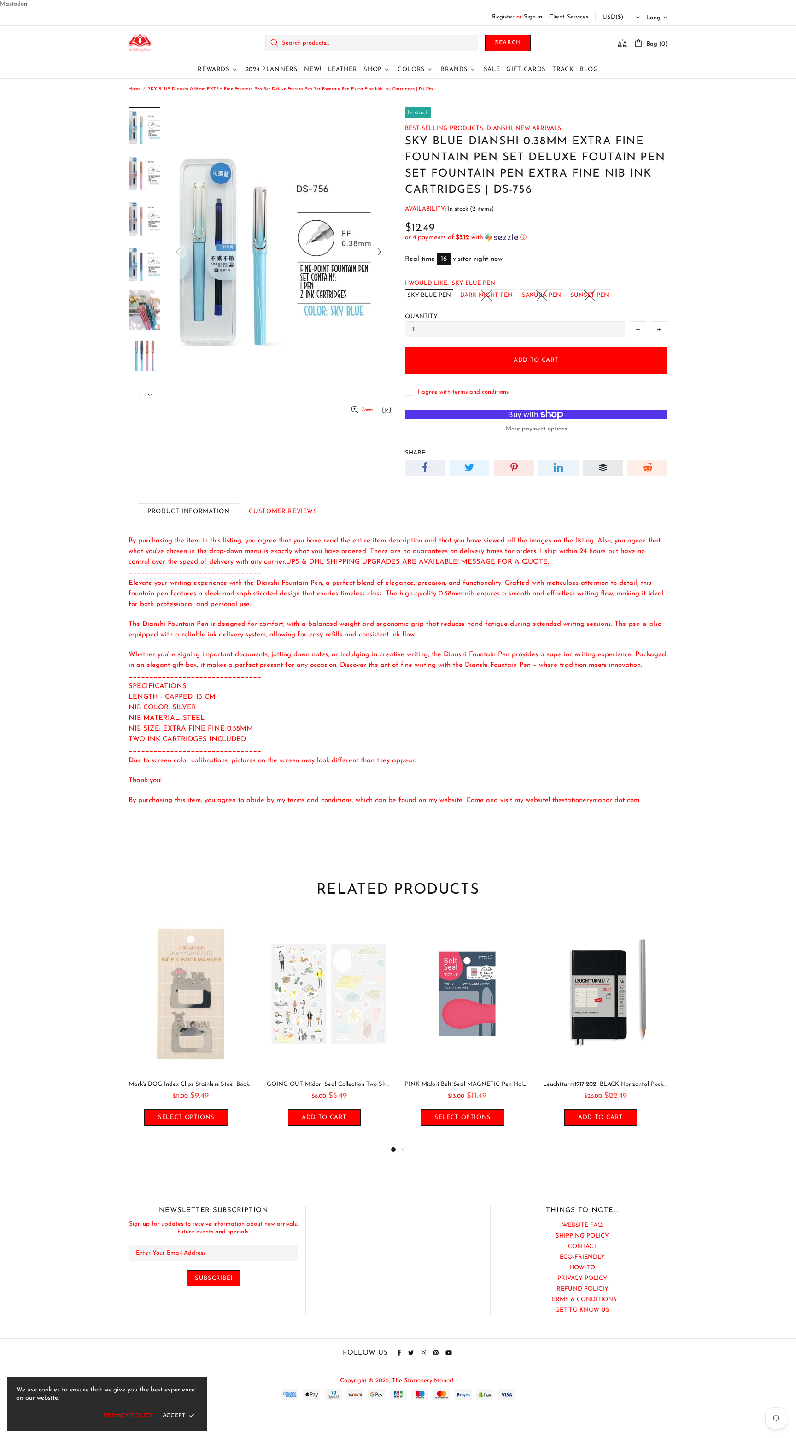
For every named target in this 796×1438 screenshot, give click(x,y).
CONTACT (582, 1246)
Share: (415, 453)
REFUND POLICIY (582, 1289)
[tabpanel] (191, 1029)
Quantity (421, 316)
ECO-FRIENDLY (582, 1257)
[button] (536, 237)
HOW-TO (582, 1268)
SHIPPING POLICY (582, 1236)
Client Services (568, 17)
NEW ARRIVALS (538, 128)
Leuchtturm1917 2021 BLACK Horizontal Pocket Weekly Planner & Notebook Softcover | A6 (605, 1084)
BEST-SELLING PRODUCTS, (445, 128)
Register (503, 17)
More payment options (536, 429)
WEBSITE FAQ (582, 1225)
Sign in (533, 17)
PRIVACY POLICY (582, 1278)
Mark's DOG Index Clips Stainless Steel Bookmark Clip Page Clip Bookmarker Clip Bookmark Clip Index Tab (191, 1084)
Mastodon (13, 4)
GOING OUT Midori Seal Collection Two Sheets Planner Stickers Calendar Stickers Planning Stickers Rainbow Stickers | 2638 (329, 1084)
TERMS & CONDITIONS (582, 1299)
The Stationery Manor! (140, 43)
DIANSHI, (500, 128)
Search (508, 43)
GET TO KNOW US (582, 1310)
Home (134, 89)
